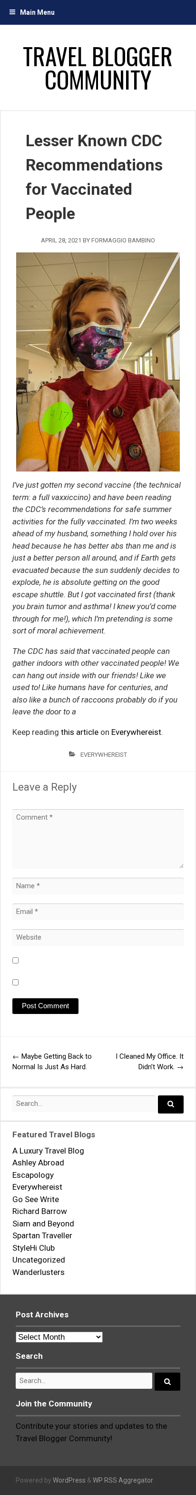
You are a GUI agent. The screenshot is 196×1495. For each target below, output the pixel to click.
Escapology (33, 1175)
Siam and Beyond (43, 1223)
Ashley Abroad (38, 1162)
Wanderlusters (38, 1272)
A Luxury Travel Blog (48, 1150)
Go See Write (35, 1199)
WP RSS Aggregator (123, 1480)
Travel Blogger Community (98, 67)
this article (79, 732)
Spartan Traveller (42, 1235)
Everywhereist (136, 732)
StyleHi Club (33, 1248)
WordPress (69, 1480)
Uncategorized (38, 1259)
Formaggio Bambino (123, 240)
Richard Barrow (39, 1211)
